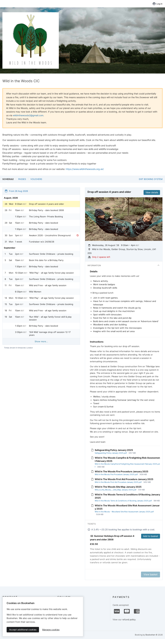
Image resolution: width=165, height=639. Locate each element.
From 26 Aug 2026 (18, 191)
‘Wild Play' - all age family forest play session (51, 272)
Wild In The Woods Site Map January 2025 (118, 486)
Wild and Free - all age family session (47, 285)
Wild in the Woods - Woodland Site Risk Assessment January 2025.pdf (124, 512)
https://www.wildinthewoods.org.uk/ (85, 169)
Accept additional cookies (22, 629)
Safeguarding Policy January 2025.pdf (111, 453)
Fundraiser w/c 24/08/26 (41, 241)
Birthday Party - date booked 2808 (46, 210)
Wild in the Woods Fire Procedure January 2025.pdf (116, 474)
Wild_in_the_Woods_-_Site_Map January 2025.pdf (115, 490)
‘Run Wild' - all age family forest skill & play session (50, 318)
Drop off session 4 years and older (46, 204)
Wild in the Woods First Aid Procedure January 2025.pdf (118, 482)
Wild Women (35, 291)
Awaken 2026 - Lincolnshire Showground (50, 235)
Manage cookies (50, 629)
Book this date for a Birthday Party (46, 260)
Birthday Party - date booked (43, 222)
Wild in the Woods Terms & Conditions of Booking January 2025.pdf (123, 501)
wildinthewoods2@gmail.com (28, 115)
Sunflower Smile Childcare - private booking (51, 254)
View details (152, 192)
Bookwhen (150, 635)
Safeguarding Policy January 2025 (114, 450)
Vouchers (36, 179)
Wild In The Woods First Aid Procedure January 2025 (124, 479)
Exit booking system (151, 179)
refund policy (129, 619)
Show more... (41, 341)
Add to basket (150, 536)
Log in (159, 3)
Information (94, 265)
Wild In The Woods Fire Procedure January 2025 (121, 471)
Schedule (8, 179)
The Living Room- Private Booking (46, 216)
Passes (22, 179)
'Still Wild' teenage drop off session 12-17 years (50, 333)
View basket (150, 574)
